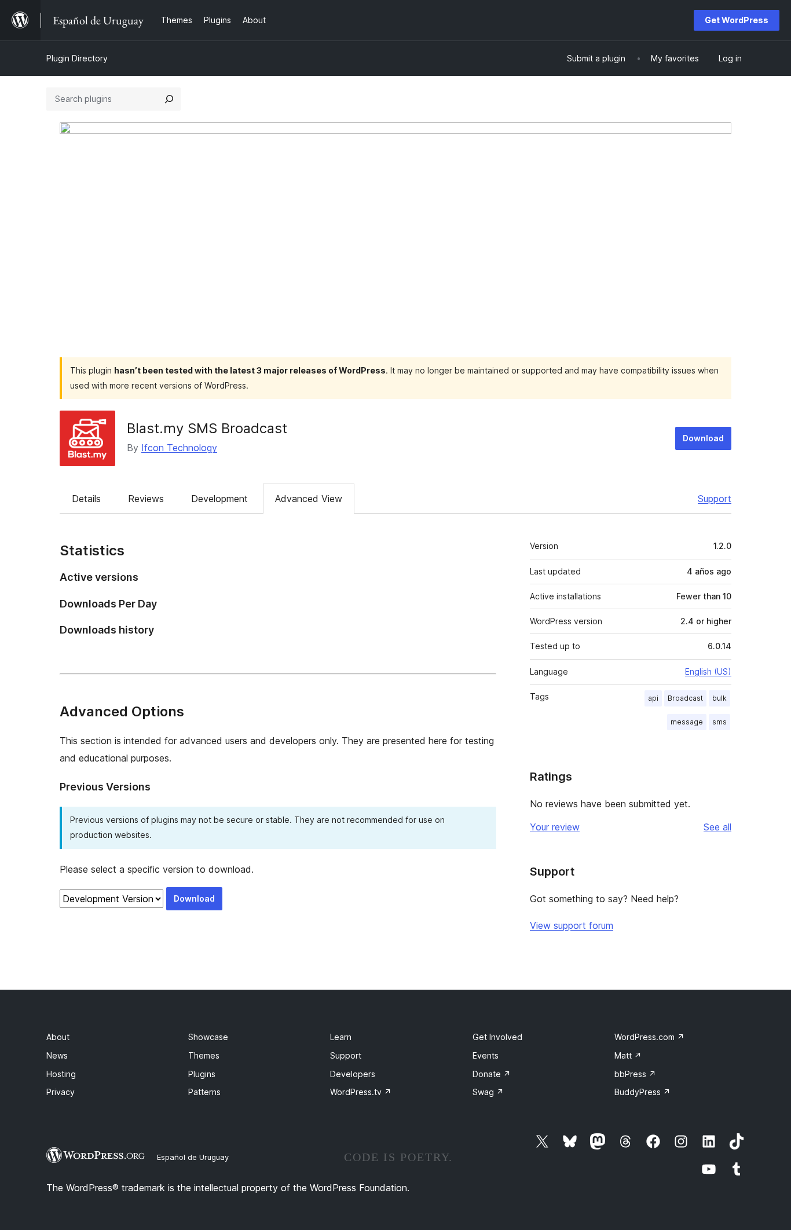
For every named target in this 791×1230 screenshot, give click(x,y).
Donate (492, 1074)
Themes (203, 1055)
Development (219, 498)
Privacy (60, 1092)
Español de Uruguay (193, 1157)
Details (86, 498)
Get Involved (497, 1037)
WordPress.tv (360, 1092)
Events (486, 1055)
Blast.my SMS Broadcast (207, 428)
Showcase (208, 1037)
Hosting (61, 1074)
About (57, 1037)
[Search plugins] (169, 99)
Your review (555, 827)
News (57, 1055)
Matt (628, 1055)
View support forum (571, 925)
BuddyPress (642, 1092)
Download (703, 438)
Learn (340, 1037)
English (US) (708, 671)
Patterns (204, 1092)
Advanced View (308, 498)
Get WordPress (736, 20)
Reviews (146, 498)
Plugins (201, 1074)
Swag (488, 1092)
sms (719, 722)
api (653, 698)
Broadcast (685, 698)
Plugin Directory (77, 58)
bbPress (635, 1074)
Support (714, 498)
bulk (719, 698)
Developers (352, 1074)
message (687, 722)
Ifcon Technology (179, 447)
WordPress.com (649, 1037)
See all (717, 827)
